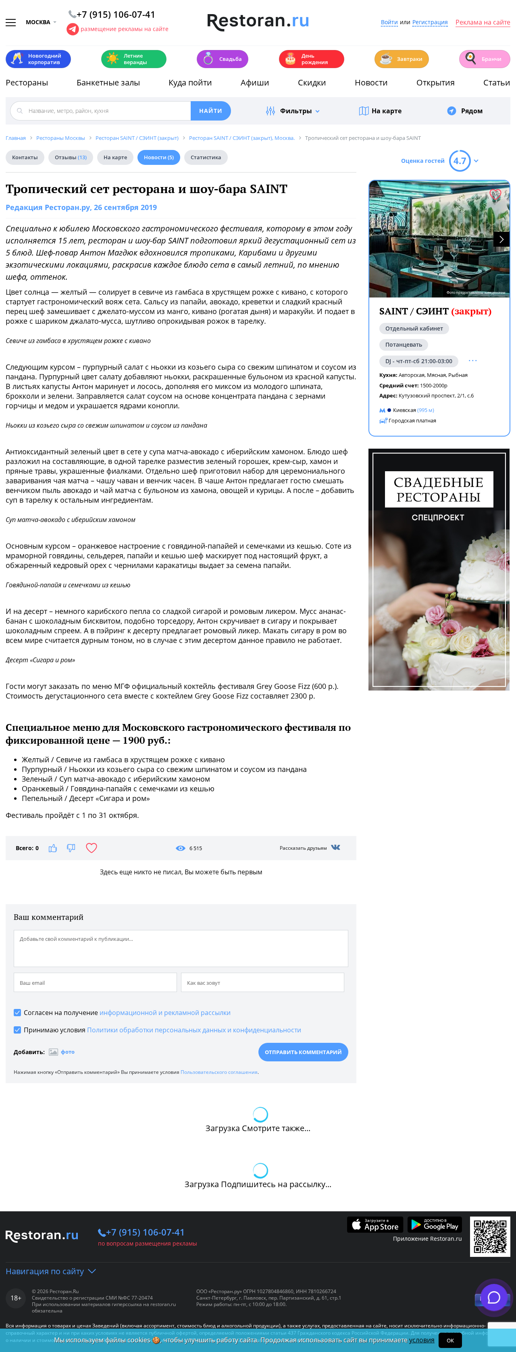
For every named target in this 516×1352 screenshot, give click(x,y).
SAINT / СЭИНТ (435, 311)
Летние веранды (126, 59)
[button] (501, 239)
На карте (387, 110)
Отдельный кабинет (414, 328)
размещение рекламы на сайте (125, 29)
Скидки (312, 82)
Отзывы (71, 157)
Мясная (436, 375)
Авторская (411, 375)
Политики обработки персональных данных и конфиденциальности (194, 1029)
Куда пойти (190, 82)
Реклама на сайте (483, 23)
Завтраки (400, 58)
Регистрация (430, 22)
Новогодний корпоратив (35, 59)
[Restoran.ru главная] (258, 22)
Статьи (496, 82)
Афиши (255, 82)
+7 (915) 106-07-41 (145, 1232)
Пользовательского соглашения (219, 1072)
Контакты (25, 157)
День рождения (305, 59)
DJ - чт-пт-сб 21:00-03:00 (418, 361)
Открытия (435, 82)
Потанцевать (403, 344)
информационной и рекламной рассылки (165, 1012)
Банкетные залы (108, 82)
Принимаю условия (162, 1029)
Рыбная (458, 375)
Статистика (206, 157)
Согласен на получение (127, 1012)
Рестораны (27, 82)
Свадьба (221, 58)
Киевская (404, 410)
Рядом (472, 110)
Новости (371, 82)
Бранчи (482, 58)
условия (422, 1339)
